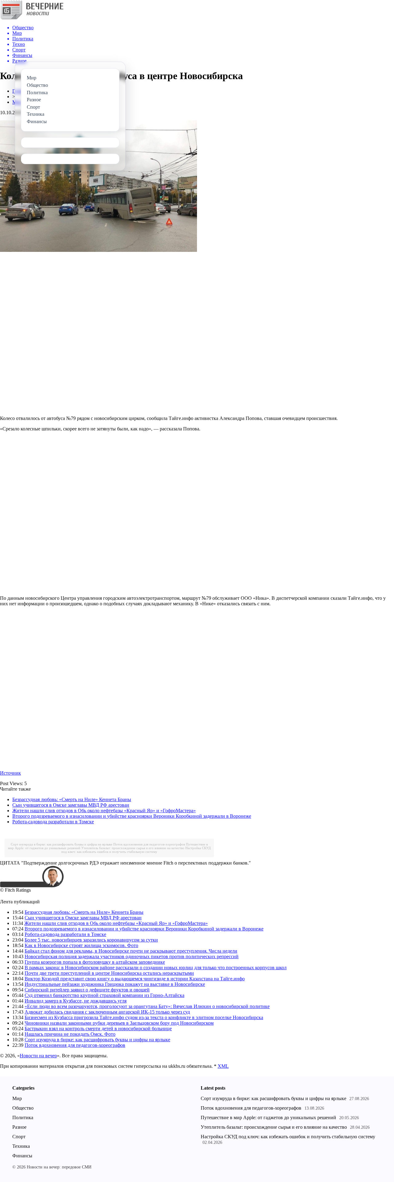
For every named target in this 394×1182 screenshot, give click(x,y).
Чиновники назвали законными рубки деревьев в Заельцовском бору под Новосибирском (119, 1023)
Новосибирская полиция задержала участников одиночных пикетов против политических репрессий (132, 956)
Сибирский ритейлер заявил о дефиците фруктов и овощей (87, 989)
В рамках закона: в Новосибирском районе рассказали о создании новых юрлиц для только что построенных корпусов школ (156, 967)
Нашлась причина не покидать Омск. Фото (70, 1034)
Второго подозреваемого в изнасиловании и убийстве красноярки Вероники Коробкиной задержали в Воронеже (131, 816)
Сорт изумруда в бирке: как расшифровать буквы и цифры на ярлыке (61, 844)
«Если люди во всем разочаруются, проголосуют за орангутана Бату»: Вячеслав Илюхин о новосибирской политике (147, 1006)
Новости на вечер (38, 1055)
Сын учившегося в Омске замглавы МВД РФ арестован (70, 805)
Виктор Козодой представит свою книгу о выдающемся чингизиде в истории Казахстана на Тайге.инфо (135, 978)
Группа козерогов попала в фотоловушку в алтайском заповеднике (95, 962)
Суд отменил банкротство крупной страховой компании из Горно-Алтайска (104, 995)
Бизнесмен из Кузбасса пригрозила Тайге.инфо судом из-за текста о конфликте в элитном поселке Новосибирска (144, 1017)
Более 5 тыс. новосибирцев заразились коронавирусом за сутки (91, 939)
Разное (19, 1127)
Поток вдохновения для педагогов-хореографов (149, 844)
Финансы (22, 1155)
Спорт (19, 1136)
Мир (17, 1098)
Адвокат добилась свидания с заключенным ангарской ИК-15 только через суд (107, 1012)
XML (223, 1066)
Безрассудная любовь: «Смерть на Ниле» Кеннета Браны (71, 799)
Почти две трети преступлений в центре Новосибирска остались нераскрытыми (109, 973)
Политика (22, 1117)
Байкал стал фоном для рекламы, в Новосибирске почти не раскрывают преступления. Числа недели (131, 951)
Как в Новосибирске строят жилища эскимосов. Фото (81, 945)
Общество (23, 1108)
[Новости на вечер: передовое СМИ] (31, 18)
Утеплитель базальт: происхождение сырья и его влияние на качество (132, 848)
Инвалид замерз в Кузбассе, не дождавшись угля (76, 1000)
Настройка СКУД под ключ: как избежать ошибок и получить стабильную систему (136, 849)
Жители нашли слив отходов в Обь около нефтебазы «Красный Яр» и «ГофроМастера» (104, 810)
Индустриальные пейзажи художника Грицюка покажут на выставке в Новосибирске (115, 984)
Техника (21, 1146)
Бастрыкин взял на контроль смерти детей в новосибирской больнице (98, 1028)
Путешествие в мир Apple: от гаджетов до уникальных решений (268, 1117)
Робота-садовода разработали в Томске (53, 821)
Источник (10, 773)
